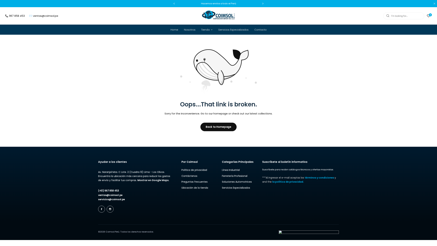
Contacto (260, 29)
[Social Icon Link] (101, 209)
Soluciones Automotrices (237, 181)
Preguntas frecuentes (194, 181)
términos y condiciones (320, 177)
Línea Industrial (231, 170)
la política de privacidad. (288, 181)
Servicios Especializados (233, 29)
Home (174, 29)
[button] (174, 3)
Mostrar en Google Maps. (153, 180)
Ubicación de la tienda (194, 187)
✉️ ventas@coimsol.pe (43, 16)
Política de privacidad (194, 170)
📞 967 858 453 (15, 16)
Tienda (205, 29)
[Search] (388, 15)
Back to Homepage (218, 127)
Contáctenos (189, 176)
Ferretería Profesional (234, 176)
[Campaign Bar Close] (434, 3)
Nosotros (189, 29)
